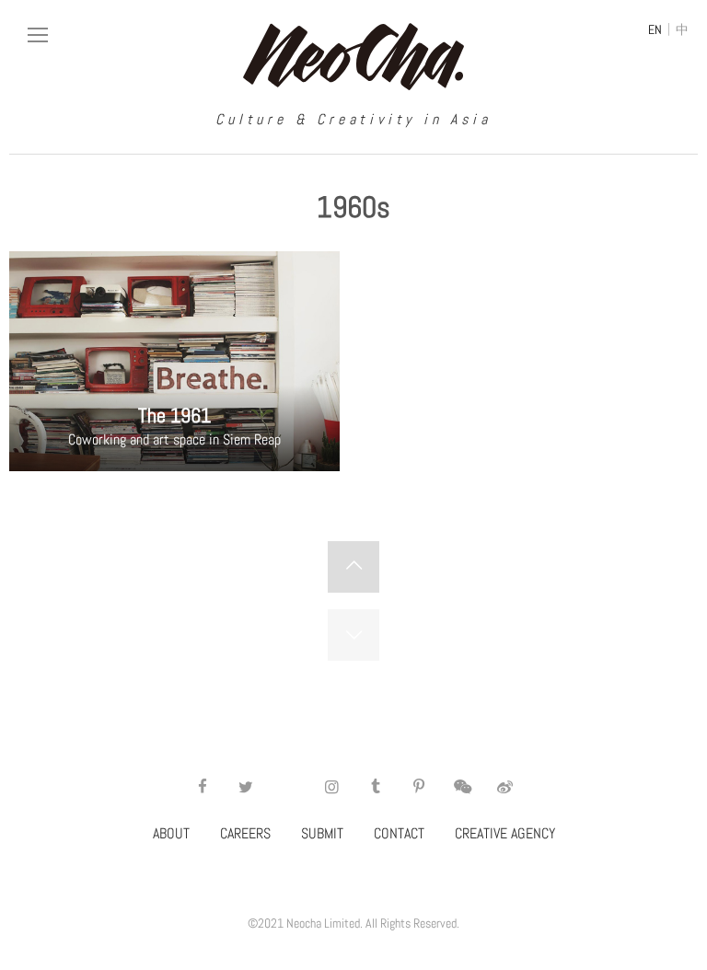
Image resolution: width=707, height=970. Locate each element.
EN (655, 29)
